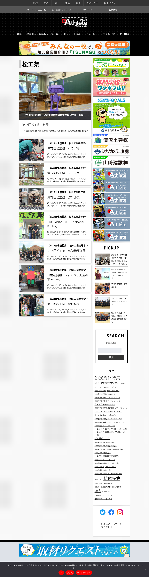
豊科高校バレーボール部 (103, 499)
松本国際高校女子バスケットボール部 (108, 419)
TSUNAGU (87, 9)
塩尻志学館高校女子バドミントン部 (107, 397)
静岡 (35, 3)
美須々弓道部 (116, 487)
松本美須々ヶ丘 (100, 449)
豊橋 (67, 3)
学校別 (30, 34)
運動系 (42, 34)
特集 (19, 34)
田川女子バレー (110, 467)
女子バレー (99, 411)
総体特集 (111, 478)
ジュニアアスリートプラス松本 (111, 525)
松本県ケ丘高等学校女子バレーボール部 (111, 433)
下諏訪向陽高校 (100, 391)
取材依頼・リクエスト (62, 9)
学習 (65, 34)
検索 (111, 357)
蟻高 (98, 490)
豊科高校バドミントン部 (103, 495)
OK (61, 572)
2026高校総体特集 (106, 383)
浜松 (46, 3)
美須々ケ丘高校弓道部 (103, 487)
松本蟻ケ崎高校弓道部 (103, 453)
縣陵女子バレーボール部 (103, 483)
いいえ (70, 572)
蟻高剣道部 (106, 491)
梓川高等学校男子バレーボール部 (107, 463)
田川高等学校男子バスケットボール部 (108, 474)
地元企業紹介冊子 (113, 391)
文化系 (54, 34)
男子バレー (99, 479)
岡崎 (78, 3)
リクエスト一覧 (106, 34)
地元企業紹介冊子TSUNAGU (105, 394)
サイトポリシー (84, 572)
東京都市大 (118, 411)
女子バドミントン (121, 408)
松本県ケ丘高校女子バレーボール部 (111, 429)
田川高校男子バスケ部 (103, 470)
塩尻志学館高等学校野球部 (104, 408)
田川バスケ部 (99, 467)
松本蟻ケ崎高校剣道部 (115, 449)
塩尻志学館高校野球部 (105, 404)
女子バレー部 (108, 411)
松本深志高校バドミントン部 (105, 426)
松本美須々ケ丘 (102, 438)
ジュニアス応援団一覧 (36, 9)
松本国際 (112, 414)
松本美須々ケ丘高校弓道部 (104, 442)
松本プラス (110, 3)
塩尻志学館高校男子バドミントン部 (107, 401)
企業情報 (113, 9)
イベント (90, 34)
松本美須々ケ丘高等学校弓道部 (106, 446)
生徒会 (76, 34)
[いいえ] (145, 569)
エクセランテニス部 (102, 387)
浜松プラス (92, 3)
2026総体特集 (107, 378)
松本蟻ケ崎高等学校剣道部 (107, 456)
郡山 (57, 3)
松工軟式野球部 (100, 415)
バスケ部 (113, 387)
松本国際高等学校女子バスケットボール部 (110, 422)
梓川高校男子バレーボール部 (105, 460)
